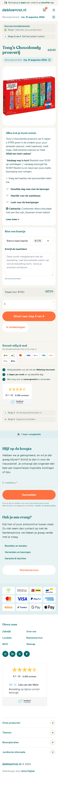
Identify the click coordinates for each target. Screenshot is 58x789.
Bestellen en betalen (16, 545)
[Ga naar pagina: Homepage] (14, 9)
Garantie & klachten (15, 558)
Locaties (7, 637)
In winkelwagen (15, 327)
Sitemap (30, 644)
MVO (5, 644)
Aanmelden (29, 494)
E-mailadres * (9, 482)
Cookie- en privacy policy (45, 506)
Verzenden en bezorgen (18, 552)
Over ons (31, 631)
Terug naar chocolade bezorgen (17, 26)
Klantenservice (29, 570)
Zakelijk (6, 631)
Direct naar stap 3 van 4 (29, 316)
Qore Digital (28, 771)
